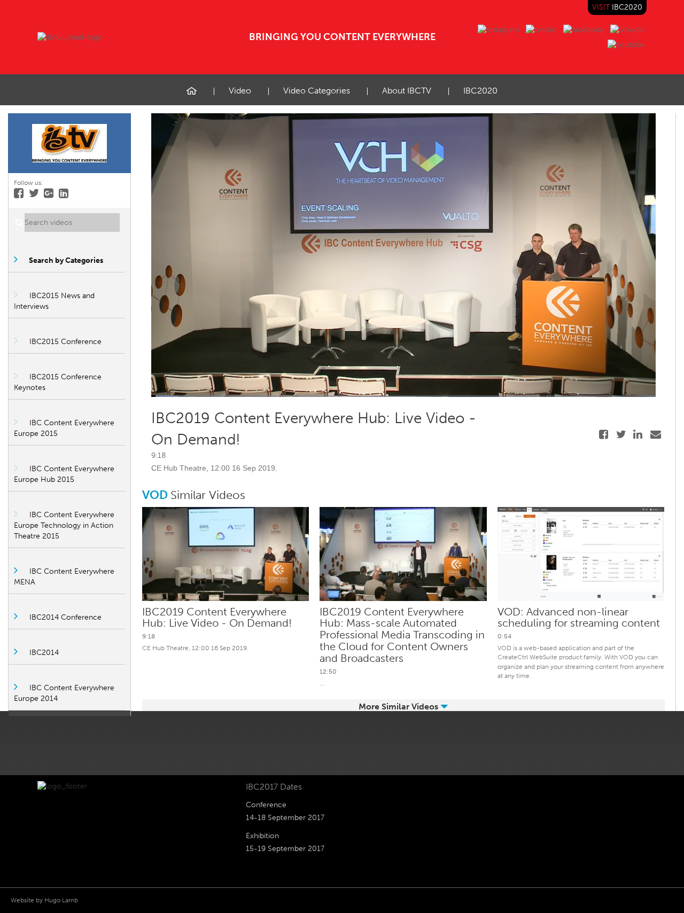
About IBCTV (406, 90)
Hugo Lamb (61, 900)
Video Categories (316, 90)
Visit (617, 7)
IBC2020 (480, 90)
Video (240, 90)
